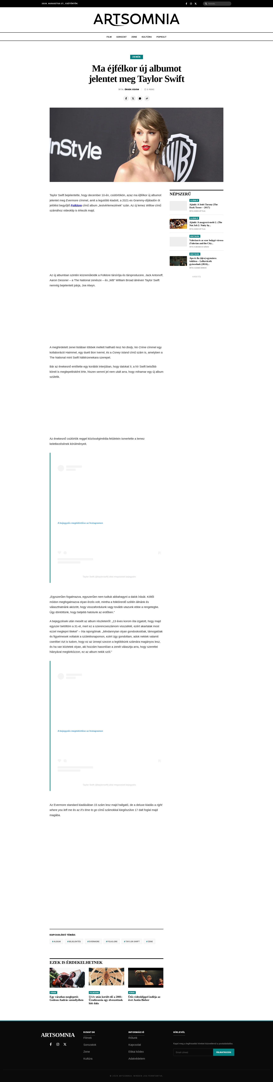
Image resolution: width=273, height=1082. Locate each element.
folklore (112, 941)
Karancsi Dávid (201, 247)
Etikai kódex (136, 1051)
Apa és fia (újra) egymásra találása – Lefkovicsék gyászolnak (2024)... (202, 261)
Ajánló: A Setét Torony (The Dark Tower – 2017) (203, 206)
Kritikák (194, 236)
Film (109, 37)
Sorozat (121, 37)
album (57, 941)
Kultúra (147, 37)
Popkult (162, 37)
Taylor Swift (133, 941)
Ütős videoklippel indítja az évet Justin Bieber (144, 998)
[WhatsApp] (140, 98)
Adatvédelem (136, 1058)
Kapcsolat (134, 1044)
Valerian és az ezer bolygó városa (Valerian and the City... (206, 242)
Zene (134, 37)
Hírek (53, 992)
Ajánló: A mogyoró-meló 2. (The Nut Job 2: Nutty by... (205, 224)
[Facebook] (126, 98)
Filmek (87, 1037)
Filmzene (94, 992)
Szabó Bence (200, 268)
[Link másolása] (147, 98)
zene (150, 941)
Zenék (136, 57)
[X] (133, 98)
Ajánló (194, 200)
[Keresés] (206, 4)
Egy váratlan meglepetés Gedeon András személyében (66, 998)
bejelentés (75, 941)
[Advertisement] (106, 240)
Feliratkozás (223, 1052)
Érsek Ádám (132, 89)
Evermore (94, 941)
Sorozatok (89, 1044)
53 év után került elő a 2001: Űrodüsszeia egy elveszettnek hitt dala (106, 1000)
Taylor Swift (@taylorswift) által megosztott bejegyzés (109, 576)
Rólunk (132, 1037)
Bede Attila (199, 211)
